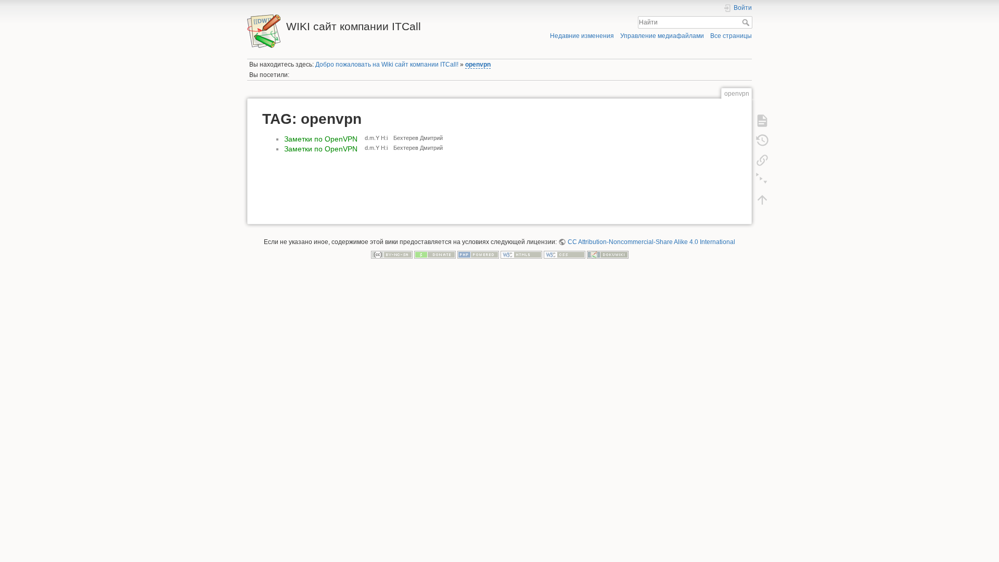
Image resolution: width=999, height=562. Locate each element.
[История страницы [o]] (762, 140)
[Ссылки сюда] (762, 160)
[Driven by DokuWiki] (608, 254)
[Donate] (435, 254)
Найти (747, 22)
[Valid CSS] (564, 254)
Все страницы (731, 36)
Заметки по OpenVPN (320, 139)
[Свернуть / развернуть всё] (762, 179)
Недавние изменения (582, 36)
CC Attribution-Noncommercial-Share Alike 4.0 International (651, 242)
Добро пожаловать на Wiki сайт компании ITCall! (386, 64)
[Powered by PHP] (478, 254)
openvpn (478, 64)
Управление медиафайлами (662, 36)
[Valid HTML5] (521, 254)
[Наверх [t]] (762, 199)
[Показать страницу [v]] (762, 120)
